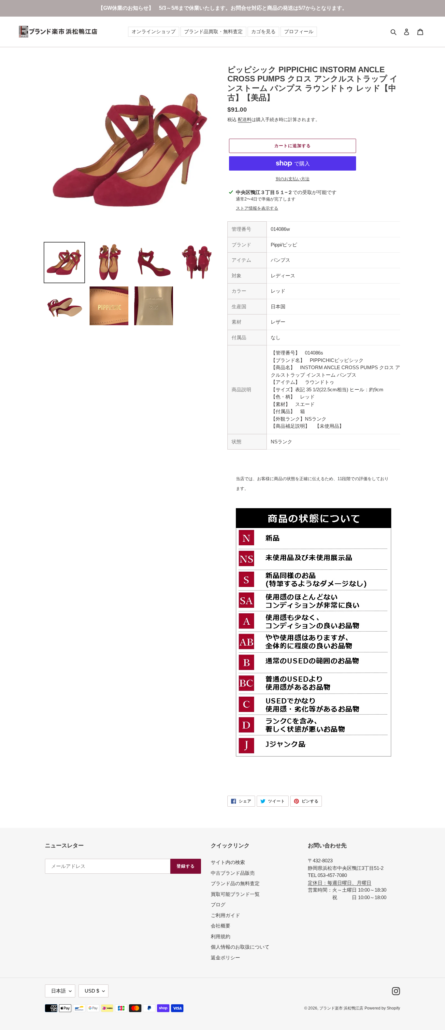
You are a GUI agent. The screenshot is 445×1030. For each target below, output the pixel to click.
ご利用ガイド (225, 915)
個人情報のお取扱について (240, 947)
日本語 (58, 991)
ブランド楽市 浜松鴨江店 (341, 1008)
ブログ (218, 904)
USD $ (92, 991)
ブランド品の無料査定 (235, 883)
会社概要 (220, 925)
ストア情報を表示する (257, 208)
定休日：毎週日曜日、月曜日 (339, 882)
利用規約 (220, 936)
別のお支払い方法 (292, 178)
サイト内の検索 (228, 862)
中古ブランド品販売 (233, 873)
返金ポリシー (225, 957)
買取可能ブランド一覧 (235, 894)
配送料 (244, 119)
